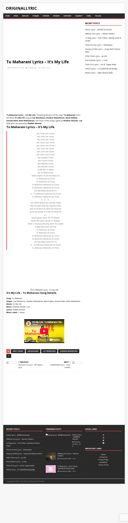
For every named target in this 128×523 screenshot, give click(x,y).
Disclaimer (103, 462)
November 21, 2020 (17, 68)
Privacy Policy (103, 459)
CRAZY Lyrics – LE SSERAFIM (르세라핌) (101, 68)
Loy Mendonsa (49, 351)
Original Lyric (32, 68)
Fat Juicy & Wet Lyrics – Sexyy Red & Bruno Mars (24, 453)
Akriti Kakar (18, 351)
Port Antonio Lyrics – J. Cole (96, 60)
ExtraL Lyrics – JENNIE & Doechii (98, 29)
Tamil (88, 16)
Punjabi (35, 16)
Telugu (98, 16)
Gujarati (78, 16)
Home (7, 16)
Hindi (16, 16)
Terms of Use (103, 465)
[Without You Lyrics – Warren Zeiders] (51, 459)
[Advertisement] (44, 40)
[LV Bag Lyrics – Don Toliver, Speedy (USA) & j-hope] (51, 471)
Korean (46, 16)
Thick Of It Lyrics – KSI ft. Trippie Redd (100, 64)
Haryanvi (67, 16)
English (25, 16)
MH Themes (40, 481)
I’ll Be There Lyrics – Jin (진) (96, 56)
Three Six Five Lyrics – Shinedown (98, 45)
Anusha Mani (33, 351)
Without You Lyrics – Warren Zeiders (100, 33)
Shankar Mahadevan (68, 351)
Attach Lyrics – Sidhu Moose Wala (99, 73)
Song (43, 68)
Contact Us (103, 457)
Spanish (56, 16)
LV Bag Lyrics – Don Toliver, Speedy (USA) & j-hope (68, 467)
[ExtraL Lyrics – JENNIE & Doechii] (58, 435)
